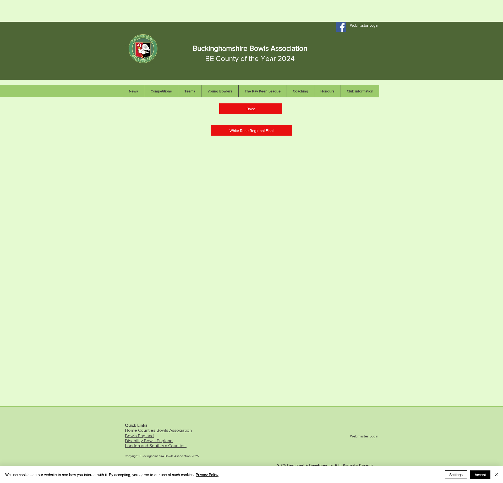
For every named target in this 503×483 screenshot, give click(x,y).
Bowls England (139, 435)
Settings (456, 474)
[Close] (497, 474)
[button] (251, 130)
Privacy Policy (207, 474)
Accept (480, 474)
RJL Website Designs (354, 465)
